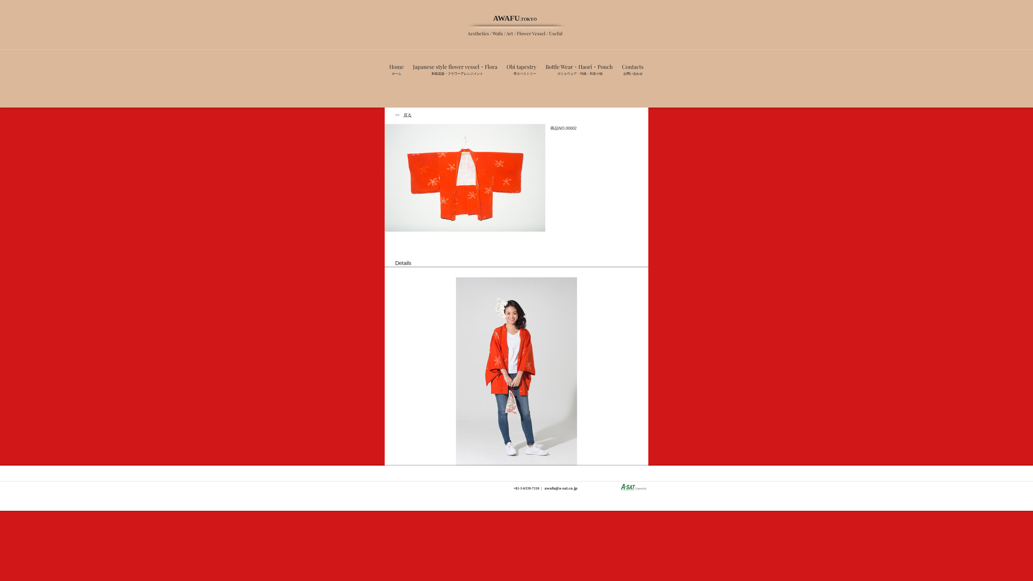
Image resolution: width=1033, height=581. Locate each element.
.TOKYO (528, 19)
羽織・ (585, 74)
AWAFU (506, 18)
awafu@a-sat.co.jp (560, 488)
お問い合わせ (633, 74)
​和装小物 (596, 74)
